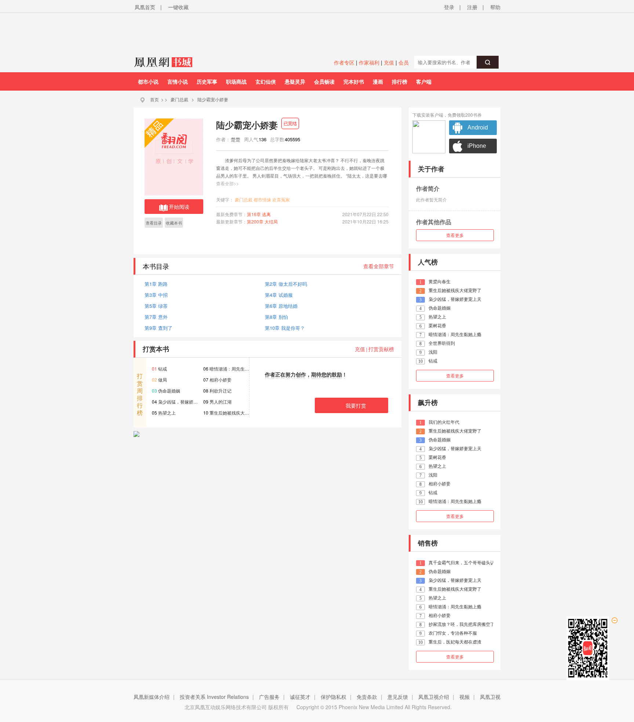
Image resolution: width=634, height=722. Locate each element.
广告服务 (269, 696)
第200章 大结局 (262, 221)
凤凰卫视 (490, 696)
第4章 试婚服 (279, 294)
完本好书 (353, 81)
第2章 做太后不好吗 (286, 283)
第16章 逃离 (259, 214)
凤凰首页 (145, 7)
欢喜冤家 (281, 199)
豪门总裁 (179, 99)
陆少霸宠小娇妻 (212, 99)
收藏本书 (174, 223)
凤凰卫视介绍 (433, 696)
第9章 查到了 (158, 327)
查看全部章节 (378, 266)
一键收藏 (178, 7)
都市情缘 (262, 199)
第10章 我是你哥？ (285, 327)
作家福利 (369, 62)
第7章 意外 (156, 316)
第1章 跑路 (156, 283)
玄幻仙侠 (265, 81)
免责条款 (367, 696)
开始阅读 (179, 206)
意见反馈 (397, 696)
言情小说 (177, 81)
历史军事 (207, 81)
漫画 (378, 81)
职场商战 (236, 81)
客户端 (423, 81)
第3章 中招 (156, 294)
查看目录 (154, 223)
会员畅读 (324, 81)
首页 (154, 99)
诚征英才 (300, 696)
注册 (472, 7)
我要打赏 (356, 405)
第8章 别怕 (276, 316)
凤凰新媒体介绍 (152, 696)
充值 (389, 62)
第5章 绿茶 (156, 305)
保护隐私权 (333, 696)
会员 (403, 62)
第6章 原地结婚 (281, 305)
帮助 (495, 7)
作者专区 (344, 62)
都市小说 (148, 81)
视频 (464, 696)
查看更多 (455, 235)
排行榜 (399, 81)
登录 (449, 7)
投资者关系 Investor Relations (214, 696)
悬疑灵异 (295, 81)
